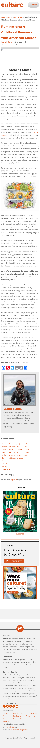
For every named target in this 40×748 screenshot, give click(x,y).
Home (3, 17)
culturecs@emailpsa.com (19, 729)
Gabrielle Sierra (6, 42)
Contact (5, 713)
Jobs (4, 716)
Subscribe (6, 719)
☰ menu (34, 5)
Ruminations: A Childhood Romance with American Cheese (18, 32)
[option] (5, 456)
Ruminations (18, 17)
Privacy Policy (31, 716)
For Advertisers (31, 713)
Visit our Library (16, 561)
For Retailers (17, 716)
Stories (9, 17)
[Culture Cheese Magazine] (20, 628)
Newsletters (17, 713)
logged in (13, 479)
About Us (6, 721)
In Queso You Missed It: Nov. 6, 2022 (27, 449)
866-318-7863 (10, 727)
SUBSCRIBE (20, 534)
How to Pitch (18, 719)
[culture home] (11, 6)
